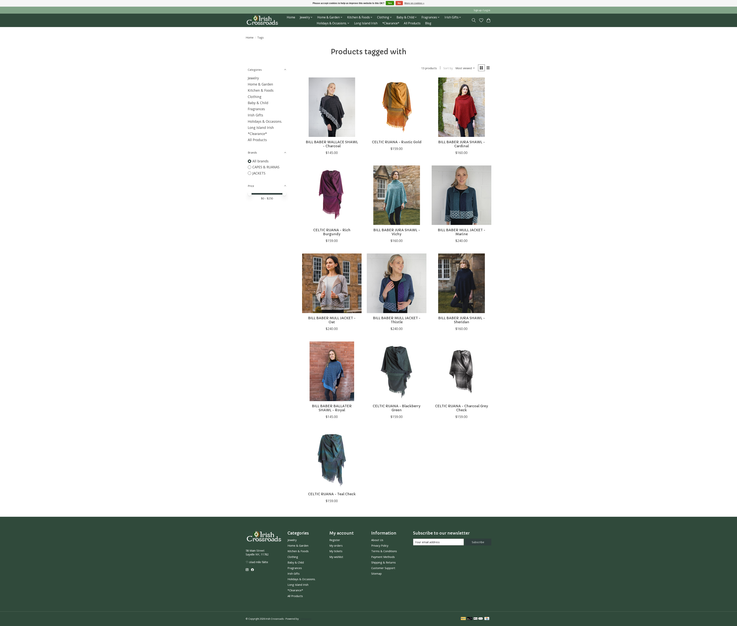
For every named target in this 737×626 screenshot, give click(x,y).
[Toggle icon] (474, 20)
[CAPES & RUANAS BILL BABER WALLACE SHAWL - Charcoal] (332, 107)
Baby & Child (258, 102)
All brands (260, 161)
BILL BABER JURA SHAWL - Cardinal (461, 144)
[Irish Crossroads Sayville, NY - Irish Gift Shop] (262, 20)
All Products (412, 23)
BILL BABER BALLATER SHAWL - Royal (332, 408)
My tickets (335, 551)
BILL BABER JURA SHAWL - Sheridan (461, 320)
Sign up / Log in (482, 10)
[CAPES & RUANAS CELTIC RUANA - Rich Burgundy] (332, 195)
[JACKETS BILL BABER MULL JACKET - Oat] (332, 283)
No (399, 3)
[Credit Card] (486, 619)
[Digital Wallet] (478, 619)
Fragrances (256, 109)
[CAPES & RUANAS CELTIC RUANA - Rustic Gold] (396, 107)
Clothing (254, 96)
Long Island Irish (366, 23)
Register (334, 540)
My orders (336, 545)
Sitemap (376, 573)
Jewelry (253, 78)
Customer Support (383, 568)
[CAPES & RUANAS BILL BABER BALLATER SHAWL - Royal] (332, 371)
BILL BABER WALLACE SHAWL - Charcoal (332, 144)
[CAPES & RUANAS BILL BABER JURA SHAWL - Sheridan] (461, 283)
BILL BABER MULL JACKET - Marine (461, 232)
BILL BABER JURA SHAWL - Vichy (396, 232)
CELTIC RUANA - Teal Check (332, 494)
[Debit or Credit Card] (469, 619)
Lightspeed (305, 618)
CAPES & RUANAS (265, 167)
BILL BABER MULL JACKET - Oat (332, 320)
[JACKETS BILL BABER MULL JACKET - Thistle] (396, 283)
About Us (377, 540)
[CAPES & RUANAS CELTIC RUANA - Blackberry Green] (396, 371)
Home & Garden (260, 84)
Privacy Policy (379, 545)
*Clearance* (390, 23)
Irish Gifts (255, 115)
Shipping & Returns (383, 562)
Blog (428, 23)
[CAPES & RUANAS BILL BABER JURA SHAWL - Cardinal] (461, 107)
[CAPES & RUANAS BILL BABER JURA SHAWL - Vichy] (396, 195)
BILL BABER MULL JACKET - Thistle (397, 320)
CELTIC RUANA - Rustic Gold (396, 142)
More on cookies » (414, 3)
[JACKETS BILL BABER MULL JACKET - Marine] (461, 195)
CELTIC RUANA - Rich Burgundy (331, 232)
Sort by (448, 68)
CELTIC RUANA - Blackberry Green (397, 408)
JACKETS (258, 173)
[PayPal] (463, 619)
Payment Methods (383, 557)
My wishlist (336, 557)
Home (291, 17)
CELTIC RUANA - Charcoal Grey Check (461, 408)
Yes (390, 3)
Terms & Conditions (384, 551)
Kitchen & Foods (260, 90)
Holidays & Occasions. (265, 121)
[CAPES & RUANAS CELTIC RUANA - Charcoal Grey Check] (461, 371)
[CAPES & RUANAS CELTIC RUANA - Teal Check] (332, 459)
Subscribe (478, 542)
